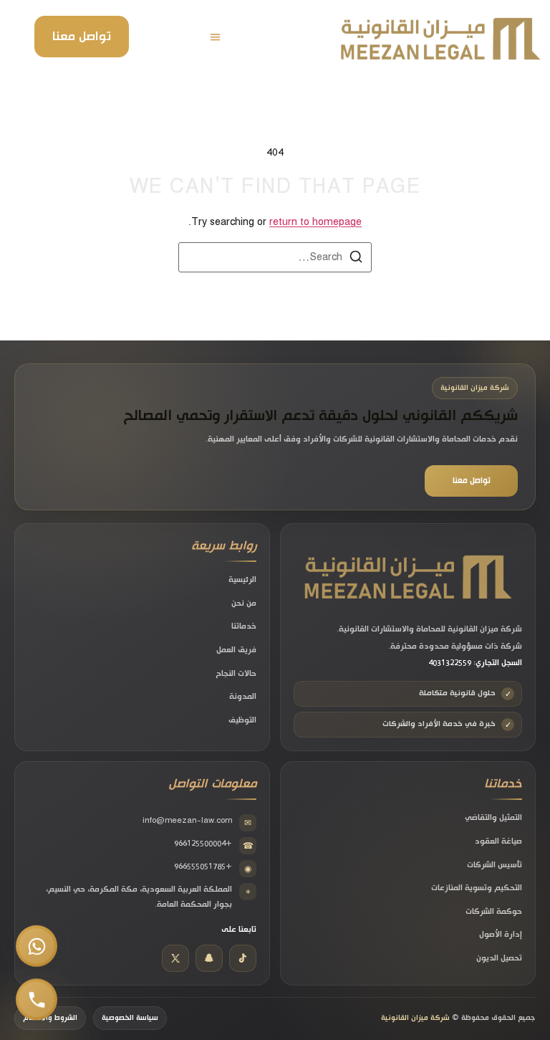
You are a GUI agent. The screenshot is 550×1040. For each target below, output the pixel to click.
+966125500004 (214, 844)
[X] (175, 958)
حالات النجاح (236, 674)
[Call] (36, 997)
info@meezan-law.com (197, 821)
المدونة (242, 697)
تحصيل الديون (499, 958)
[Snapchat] (209, 958)
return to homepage (315, 222)
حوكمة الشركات (493, 912)
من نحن (243, 603)
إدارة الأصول (500, 935)
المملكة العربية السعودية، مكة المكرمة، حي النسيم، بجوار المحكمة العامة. (148, 896)
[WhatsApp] (36, 946)
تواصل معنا (81, 36)
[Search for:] (275, 257)
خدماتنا (243, 626)
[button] (215, 37)
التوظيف (242, 720)
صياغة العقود (498, 841)
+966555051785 (212, 867)
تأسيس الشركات (494, 865)
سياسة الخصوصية (130, 1017)
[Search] (356, 259)
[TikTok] (242, 958)
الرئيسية (242, 580)
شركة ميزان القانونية (415, 1017)
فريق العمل (236, 650)
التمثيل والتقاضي (493, 818)
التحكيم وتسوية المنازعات (476, 888)
